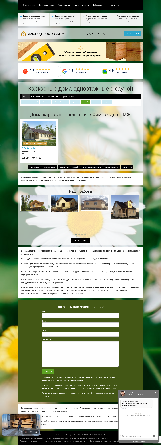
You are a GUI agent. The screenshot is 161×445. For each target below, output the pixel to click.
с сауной (85, 102)
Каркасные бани (81, 5)
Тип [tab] (27, 96)
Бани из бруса (64, 5)
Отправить (48, 371)
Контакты (114, 5)
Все (72, 96)
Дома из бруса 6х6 (49, 167)
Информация (98, 5)
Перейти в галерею (80, 240)
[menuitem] (29, 5)
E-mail (44, 330)
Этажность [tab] (49, 96)
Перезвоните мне (132, 34)
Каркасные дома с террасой (68, 167)
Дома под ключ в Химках (46, 34)
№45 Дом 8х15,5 (29, 148)
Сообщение (46, 340)
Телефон (45, 321)
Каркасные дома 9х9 (112, 167)
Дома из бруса (29, 5)
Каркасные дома (46, 5)
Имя (43, 311)
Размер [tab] (36, 96)
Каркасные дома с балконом (91, 167)
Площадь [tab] (62, 96)
